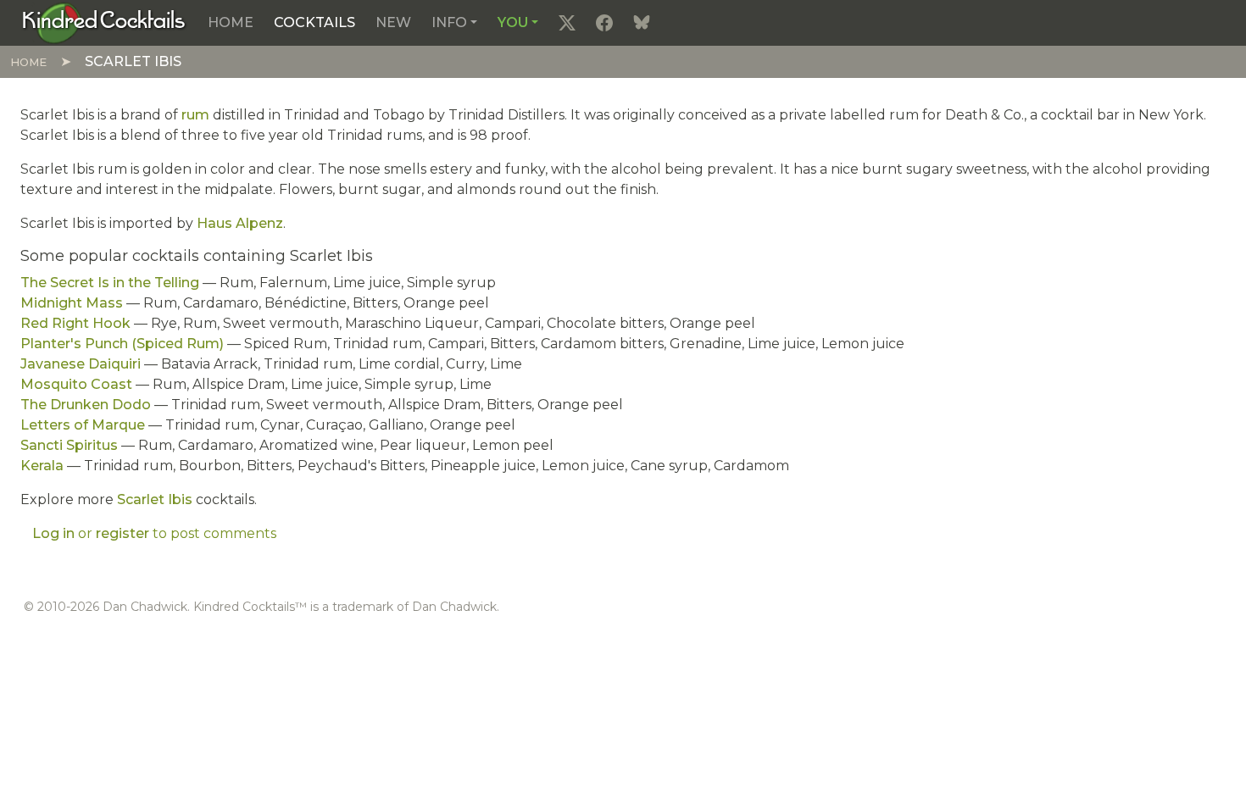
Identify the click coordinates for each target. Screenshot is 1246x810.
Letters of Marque (82, 425)
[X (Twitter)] (567, 23)
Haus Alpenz (240, 223)
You (513, 22)
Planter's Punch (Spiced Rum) (122, 344)
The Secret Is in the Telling (109, 283)
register (122, 533)
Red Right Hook (75, 323)
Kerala (42, 466)
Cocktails (314, 22)
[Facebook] (604, 23)
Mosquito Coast (76, 384)
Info (449, 22)
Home (230, 22)
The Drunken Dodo (85, 405)
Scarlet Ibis (154, 499)
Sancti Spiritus (69, 445)
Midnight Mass (71, 303)
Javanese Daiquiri (80, 364)
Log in (53, 533)
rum (195, 115)
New (393, 22)
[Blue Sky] (641, 23)
